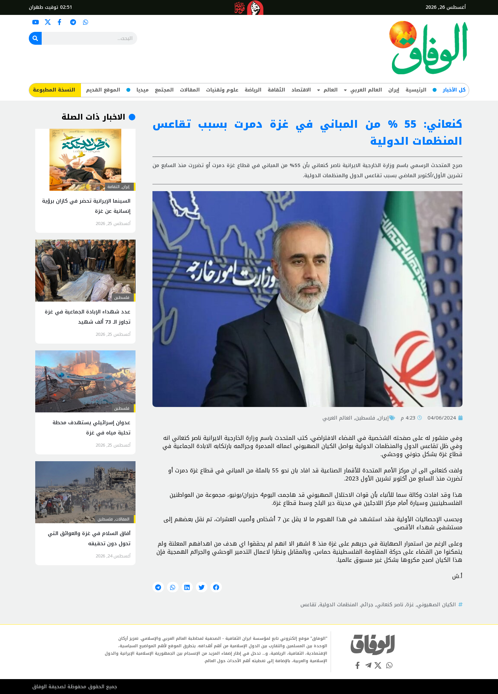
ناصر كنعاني (389, 604)
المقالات (190, 90)
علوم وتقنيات (222, 90)
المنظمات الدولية (338, 604)
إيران (393, 90)
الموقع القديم (103, 90)
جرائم (367, 604)
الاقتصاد (301, 90)
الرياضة (253, 90)
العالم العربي (366, 90)
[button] (216, 587)
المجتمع (164, 90)
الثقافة (276, 90)
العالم (331, 90)
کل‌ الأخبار (454, 90)
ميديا (143, 90)
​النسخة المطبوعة (54, 90)
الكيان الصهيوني (436, 604)
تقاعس (308, 604)
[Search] (35, 38)
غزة (410, 604)
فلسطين (365, 418)
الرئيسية (416, 90)
